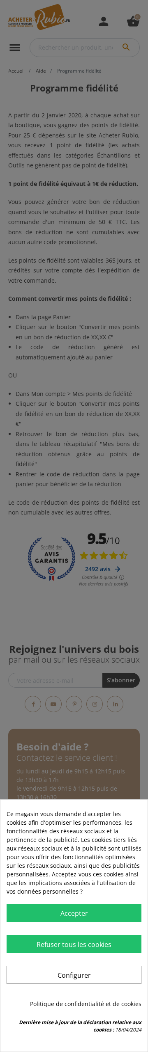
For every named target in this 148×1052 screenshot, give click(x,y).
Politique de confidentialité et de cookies (85, 1004)
